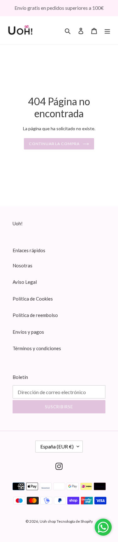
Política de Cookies (33, 298)
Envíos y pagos (28, 332)
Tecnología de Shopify (75, 521)
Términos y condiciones (37, 348)
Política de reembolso (35, 315)
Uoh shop (48, 521)
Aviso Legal (25, 282)
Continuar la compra (54, 143)
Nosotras (22, 265)
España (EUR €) (57, 446)
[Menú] (107, 30)
